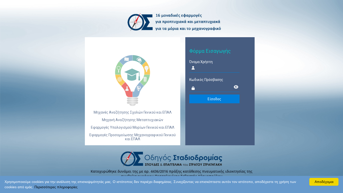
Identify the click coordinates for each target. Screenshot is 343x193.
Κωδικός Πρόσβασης (206, 80)
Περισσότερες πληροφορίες (56, 187)
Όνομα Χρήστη (201, 62)
